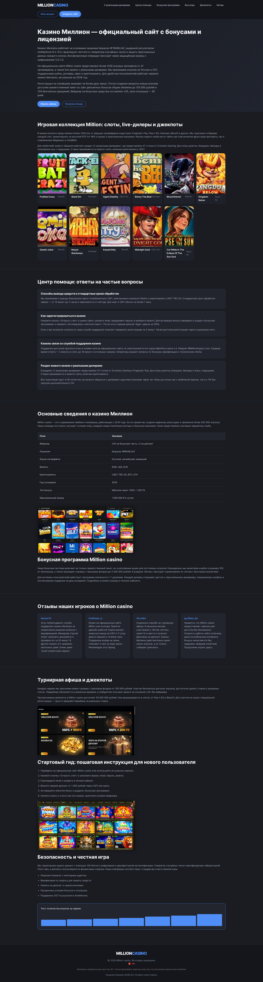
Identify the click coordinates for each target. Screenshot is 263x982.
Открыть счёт (70, 14)
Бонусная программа (168, 5)
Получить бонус (74, 104)
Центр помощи (143, 5)
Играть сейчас (48, 104)
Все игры (190, 5)
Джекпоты (205, 5)
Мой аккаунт (48, 14)
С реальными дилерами (117, 5)
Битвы (220, 5)
